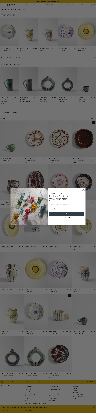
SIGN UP (66, 214)
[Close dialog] (83, 189)
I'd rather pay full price (67, 217)
